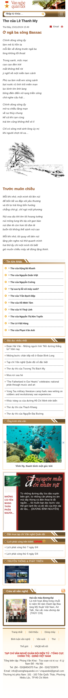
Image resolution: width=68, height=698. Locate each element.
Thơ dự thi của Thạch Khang (22, 407)
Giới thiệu (33, 632)
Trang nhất (17, 632)
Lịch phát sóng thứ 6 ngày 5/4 (22, 553)
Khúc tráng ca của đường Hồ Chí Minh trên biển (32, 400)
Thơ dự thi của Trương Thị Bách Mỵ (26, 368)
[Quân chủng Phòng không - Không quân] (19, 574)
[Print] (62, 26)
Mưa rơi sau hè (15, 375)
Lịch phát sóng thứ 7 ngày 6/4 (22, 547)
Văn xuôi (41, 639)
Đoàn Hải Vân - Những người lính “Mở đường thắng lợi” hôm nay (34, 348)
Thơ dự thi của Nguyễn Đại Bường (25, 413)
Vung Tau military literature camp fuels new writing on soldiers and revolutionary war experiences (35, 393)
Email (56, 26)
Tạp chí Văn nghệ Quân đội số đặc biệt (27, 362)
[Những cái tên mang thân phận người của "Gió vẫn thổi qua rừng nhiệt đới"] (12, 481)
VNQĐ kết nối (41, 646)
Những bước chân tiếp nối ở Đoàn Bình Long (30, 355)
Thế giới (24, 646)
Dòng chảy (50, 632)
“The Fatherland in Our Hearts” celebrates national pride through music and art (33, 383)
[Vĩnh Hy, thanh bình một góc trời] (34, 444)
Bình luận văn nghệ (20, 639)
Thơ (54, 639)
